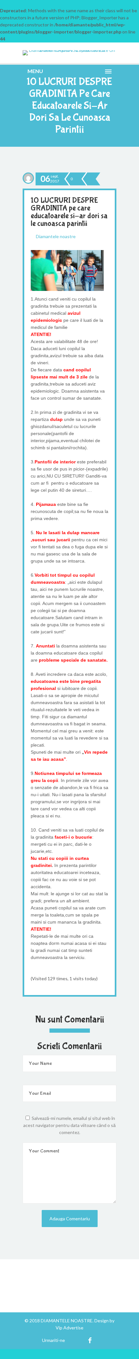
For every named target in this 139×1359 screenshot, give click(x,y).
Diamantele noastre (56, 236)
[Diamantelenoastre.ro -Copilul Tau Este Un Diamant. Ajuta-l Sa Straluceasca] (69, 52)
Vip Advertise (69, 1327)
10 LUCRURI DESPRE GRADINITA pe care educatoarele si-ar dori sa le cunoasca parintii (69, 212)
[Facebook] (90, 1340)
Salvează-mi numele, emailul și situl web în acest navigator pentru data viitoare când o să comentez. (69, 1125)
